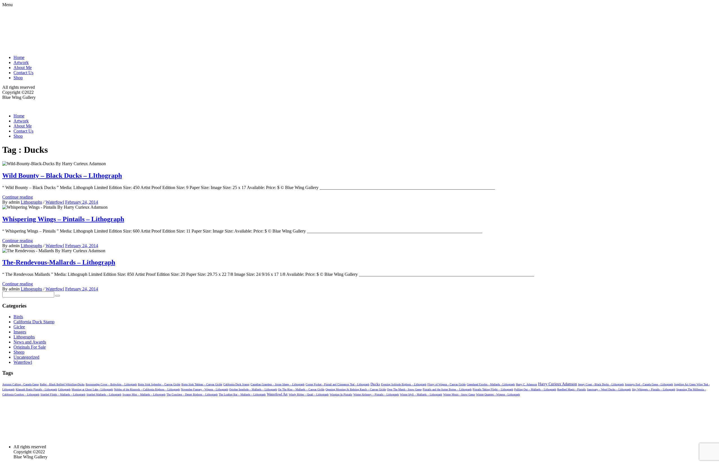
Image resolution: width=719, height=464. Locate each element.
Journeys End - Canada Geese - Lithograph (649, 384)
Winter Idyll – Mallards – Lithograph (421, 394)
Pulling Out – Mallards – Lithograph (535, 389)
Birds (18, 316)
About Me (22, 67)
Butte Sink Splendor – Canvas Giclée (159, 384)
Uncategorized (26, 357)
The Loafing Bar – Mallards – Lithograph (242, 394)
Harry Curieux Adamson (557, 384)
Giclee (19, 326)
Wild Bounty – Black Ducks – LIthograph (62, 175)
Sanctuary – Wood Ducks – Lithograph (609, 389)
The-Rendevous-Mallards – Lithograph (58, 262)
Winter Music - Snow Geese (459, 394)
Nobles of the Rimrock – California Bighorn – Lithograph (147, 389)
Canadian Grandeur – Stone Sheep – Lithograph (277, 384)
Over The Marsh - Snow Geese (404, 389)
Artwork (21, 62)
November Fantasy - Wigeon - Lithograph (204, 389)
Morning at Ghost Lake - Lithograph (92, 389)
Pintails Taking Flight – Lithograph (493, 389)
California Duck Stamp (33, 321)
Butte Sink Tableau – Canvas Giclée (201, 384)
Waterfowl (54, 202)
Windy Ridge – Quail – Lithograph (309, 394)
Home (18, 57)
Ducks (375, 384)
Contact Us (23, 72)
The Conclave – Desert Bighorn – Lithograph (192, 394)
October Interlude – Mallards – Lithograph (253, 389)
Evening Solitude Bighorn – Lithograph (403, 384)
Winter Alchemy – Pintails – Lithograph (376, 394)
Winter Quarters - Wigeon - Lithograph (498, 394)
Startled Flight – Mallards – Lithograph (62, 394)
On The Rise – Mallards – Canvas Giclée (301, 389)
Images (19, 331)
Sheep (18, 352)
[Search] (57, 296)
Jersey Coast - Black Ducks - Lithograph (601, 384)
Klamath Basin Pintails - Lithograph (36, 389)
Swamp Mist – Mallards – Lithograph (143, 394)
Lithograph (64, 389)
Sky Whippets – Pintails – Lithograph (653, 389)
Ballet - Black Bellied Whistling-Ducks (62, 384)
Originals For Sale (29, 347)
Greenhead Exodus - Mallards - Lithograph (491, 384)
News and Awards (29, 342)
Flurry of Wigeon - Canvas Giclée (446, 384)
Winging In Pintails (341, 394)
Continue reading (17, 197)
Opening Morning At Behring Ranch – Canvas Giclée (356, 389)
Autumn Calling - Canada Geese (20, 384)
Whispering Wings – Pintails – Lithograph (63, 219)
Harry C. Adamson (526, 384)
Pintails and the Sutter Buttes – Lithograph (447, 389)
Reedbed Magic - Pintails (571, 389)
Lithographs (31, 202)
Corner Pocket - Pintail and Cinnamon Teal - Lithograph (337, 384)
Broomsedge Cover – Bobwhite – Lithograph (111, 384)
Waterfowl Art (277, 394)
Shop (18, 77)
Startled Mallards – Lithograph (104, 394)
